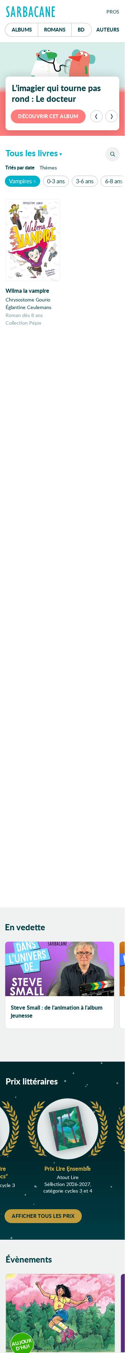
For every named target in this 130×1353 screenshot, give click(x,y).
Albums (22, 29)
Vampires (20, 181)
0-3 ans (56, 181)
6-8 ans (114, 181)
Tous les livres (32, 153)
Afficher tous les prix (43, 1215)
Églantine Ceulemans (28, 307)
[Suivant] (111, 116)
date (21, 167)
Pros (112, 11)
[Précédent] (96, 116)
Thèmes (48, 167)
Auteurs (107, 29)
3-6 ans (85, 181)
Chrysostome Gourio (28, 299)
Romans (55, 29)
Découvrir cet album (48, 116)
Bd (85, 29)
